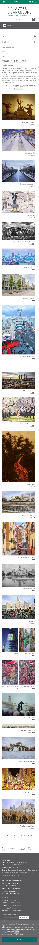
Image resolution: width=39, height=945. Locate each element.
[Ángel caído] (18, 456)
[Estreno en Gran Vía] (18, 329)
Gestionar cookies (18, 934)
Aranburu (23, 70)
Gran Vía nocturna (29, 792)
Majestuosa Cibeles (28, 515)
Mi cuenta (19, 2)
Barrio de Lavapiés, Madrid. (26, 557)
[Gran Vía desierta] (18, 285)
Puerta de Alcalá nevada (27, 761)
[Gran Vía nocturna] (18, 779)
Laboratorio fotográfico (12, 888)
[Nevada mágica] (18, 140)
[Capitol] (10, 640)
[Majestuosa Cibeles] (18, 502)
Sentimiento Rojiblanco (10, 686)
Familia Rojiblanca (29, 686)
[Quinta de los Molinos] (18, 409)
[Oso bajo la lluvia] (18, 704)
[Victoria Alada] (18, 202)
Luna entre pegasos (28, 122)
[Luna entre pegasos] (18, 107)
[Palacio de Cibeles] (18, 575)
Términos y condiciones (11, 905)
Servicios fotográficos (11, 911)
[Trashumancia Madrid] (18, 811)
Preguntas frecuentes (11, 903)
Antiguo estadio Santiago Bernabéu (23, 242)
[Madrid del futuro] (18, 380)
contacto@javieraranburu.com (16, 862)
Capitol (15, 654)
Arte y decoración (9, 886)
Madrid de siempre (28, 267)
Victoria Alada (30, 215)
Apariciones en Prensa (11, 883)
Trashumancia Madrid (27, 826)
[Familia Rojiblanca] (27, 672)
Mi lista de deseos (9, 900)
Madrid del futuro (29, 391)
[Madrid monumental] (18, 726)
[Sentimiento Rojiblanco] (10, 672)
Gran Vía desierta (29, 298)
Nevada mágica (30, 153)
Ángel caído (31, 484)
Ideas (3, 51)
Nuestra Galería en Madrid (12, 880)
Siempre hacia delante (27, 184)
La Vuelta (32, 621)
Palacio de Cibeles (29, 588)
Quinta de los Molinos (27, 424)
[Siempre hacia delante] (18, 171)
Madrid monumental (28, 730)
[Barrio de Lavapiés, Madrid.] (18, 538)
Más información (7, 934)
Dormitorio (5, 54)
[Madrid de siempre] (18, 257)
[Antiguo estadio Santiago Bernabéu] (18, 231)
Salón (3, 56)
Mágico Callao (30, 654)
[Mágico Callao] (27, 640)
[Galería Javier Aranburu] (19, 10)
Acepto (19, 939)
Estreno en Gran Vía (28, 356)
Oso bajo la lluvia (29, 717)
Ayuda (8, 2)
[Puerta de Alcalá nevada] (18, 748)
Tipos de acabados (9, 891)
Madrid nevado (18, 89)
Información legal (9, 908)
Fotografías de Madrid (11, 894)
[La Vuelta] (18, 607)
